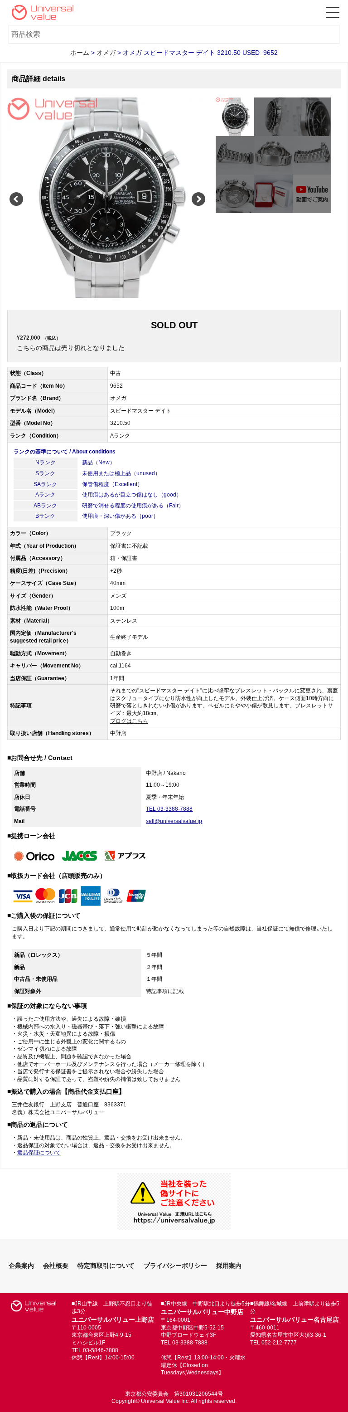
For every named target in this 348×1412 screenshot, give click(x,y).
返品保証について (39, 1152)
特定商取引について (106, 1265)
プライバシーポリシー (175, 1265)
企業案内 (21, 1265)
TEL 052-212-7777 (273, 1342)
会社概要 (55, 1265)
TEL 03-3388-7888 (169, 809)
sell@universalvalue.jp (174, 821)
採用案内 (229, 1265)
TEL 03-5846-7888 (95, 1350)
